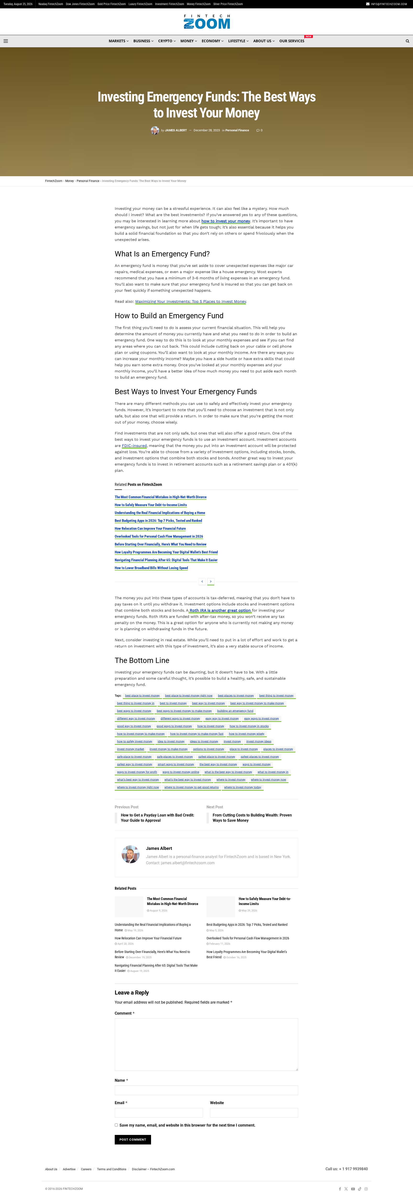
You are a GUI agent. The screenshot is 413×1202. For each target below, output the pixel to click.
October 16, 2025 (236, 957)
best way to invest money (208, 703)
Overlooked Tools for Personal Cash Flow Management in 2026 (159, 536)
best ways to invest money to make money (184, 711)
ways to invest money (257, 764)
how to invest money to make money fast (196, 734)
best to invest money (173, 703)
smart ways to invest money (176, 764)
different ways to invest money (180, 718)
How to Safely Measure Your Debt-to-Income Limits (151, 505)
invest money (232, 741)
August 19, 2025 (139, 971)
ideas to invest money (204, 741)
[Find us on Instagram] (366, 1189)
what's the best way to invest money (187, 779)
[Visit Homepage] (207, 21)
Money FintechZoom (199, 4)
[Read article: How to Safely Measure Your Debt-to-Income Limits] (220, 906)
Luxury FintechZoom (140, 4)
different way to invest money (136, 718)
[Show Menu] (6, 41)
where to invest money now (268, 779)
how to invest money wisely (246, 734)
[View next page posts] (210, 581)
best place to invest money (142, 695)
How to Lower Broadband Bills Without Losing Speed (151, 568)
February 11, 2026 (219, 943)
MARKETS (117, 40)
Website (217, 1103)
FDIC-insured (134, 445)
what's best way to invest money (138, 779)
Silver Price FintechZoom (228, 4)
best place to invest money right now (188, 695)
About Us (51, 1169)
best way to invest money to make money (257, 703)
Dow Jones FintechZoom (80, 4)
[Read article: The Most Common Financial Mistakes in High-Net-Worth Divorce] (129, 906)
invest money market (130, 749)
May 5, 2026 (216, 930)
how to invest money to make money (141, 734)
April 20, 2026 (125, 943)
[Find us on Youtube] (353, 1189)
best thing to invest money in (135, 703)
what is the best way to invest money (228, 772)
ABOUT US (262, 40)
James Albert (176, 130)
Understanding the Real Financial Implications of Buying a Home (160, 513)
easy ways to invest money (261, 718)
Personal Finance (237, 130)
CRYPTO (165, 40)
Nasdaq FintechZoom (50, 4)
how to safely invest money (134, 741)
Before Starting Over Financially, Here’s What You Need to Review (160, 544)
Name (121, 1080)
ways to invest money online (181, 772)
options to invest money (208, 749)
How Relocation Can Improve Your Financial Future (150, 528)
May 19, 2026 (135, 930)
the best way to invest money (218, 764)
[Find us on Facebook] (340, 1189)
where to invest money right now (138, 787)
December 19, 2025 (140, 957)
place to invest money (244, 749)
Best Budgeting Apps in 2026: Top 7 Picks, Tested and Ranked (158, 521)
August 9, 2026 (158, 910)
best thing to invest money (276, 695)
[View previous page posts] (202, 581)
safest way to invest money (134, 764)
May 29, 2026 (249, 910)
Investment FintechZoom (169, 4)
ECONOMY (211, 40)
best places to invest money (236, 695)
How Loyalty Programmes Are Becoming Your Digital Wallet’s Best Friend (166, 552)
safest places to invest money (260, 756)
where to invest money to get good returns (191, 787)
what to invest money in (273, 772)
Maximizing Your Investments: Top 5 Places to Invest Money (190, 301)
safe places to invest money (175, 756)
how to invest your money (225, 221)
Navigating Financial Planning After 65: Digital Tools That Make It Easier (166, 560)
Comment (125, 1013)
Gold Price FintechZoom (112, 4)
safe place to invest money (134, 756)
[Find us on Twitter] (346, 1189)
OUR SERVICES (291, 40)
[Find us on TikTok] (359, 1189)
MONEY (187, 40)
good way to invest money (134, 726)
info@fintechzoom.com (389, 4)
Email (121, 1103)
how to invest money (210, 726)
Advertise (69, 1169)
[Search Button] (407, 41)
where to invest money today (242, 787)
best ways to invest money (134, 711)
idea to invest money (171, 741)
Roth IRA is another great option (220, 610)
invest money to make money (169, 749)
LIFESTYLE (236, 40)
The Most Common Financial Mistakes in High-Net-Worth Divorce (160, 497)
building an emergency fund (235, 711)
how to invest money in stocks (249, 726)
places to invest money (278, 749)
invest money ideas (258, 741)
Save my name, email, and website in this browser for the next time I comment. (187, 1125)
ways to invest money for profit (137, 772)
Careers (86, 1169)
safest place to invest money (216, 756)
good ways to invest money (174, 726)
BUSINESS (141, 40)
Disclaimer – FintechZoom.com (153, 1169)
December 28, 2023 (207, 130)
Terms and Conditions (111, 1169)
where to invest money (231, 779)
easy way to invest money (222, 718)
